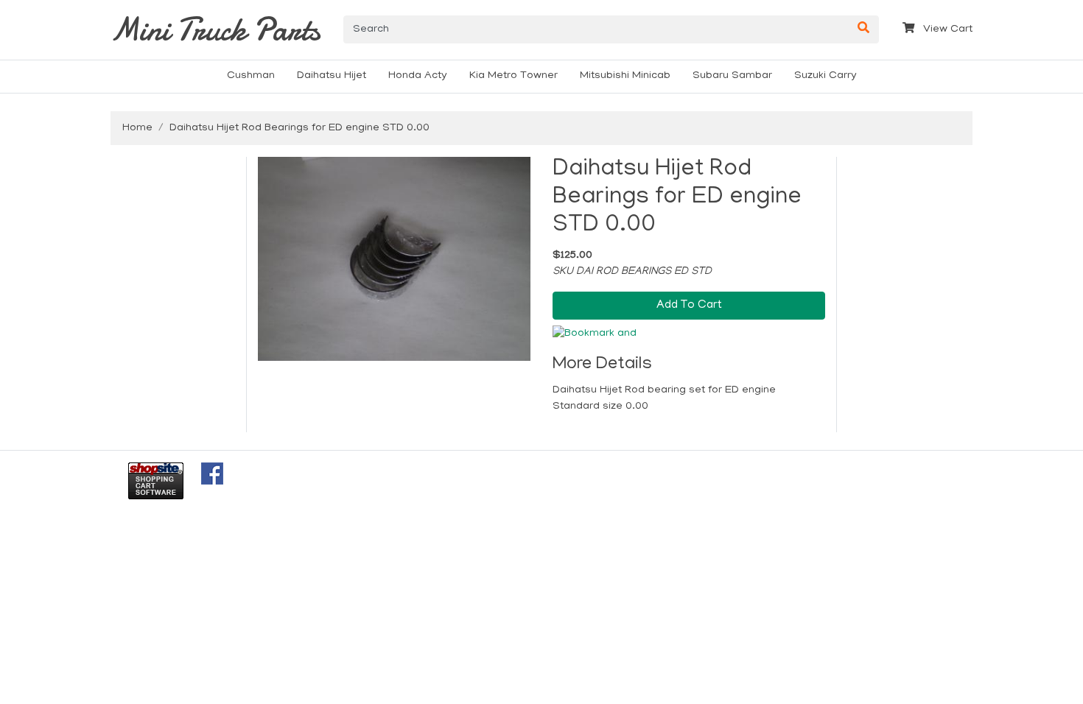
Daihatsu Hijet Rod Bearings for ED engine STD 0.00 (299, 128)
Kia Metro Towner (513, 76)
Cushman (251, 76)
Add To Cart (689, 305)
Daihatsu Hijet (331, 76)
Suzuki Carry (825, 76)
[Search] (863, 29)
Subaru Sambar (732, 76)
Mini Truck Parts (215, 29)
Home (137, 128)
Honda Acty (417, 76)
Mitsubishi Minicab (625, 76)
